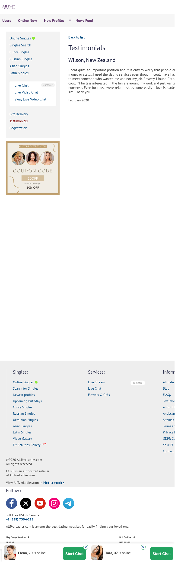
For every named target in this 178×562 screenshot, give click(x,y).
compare (48, 85)
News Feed (84, 20)
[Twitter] (25, 503)
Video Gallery (22, 438)
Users (6, 20)
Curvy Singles (19, 52)
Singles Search (20, 45)
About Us (169, 407)
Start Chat (74, 535)
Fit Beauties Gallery (27, 445)
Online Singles (20, 38)
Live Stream (96, 382)
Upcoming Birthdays (27, 401)
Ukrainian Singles (25, 420)
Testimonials (19, 121)
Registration (18, 128)
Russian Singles (21, 59)
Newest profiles (24, 395)
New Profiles (54, 20)
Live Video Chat (26, 92)
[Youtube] (40, 503)
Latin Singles (19, 73)
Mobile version (53, 483)
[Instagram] (54, 503)
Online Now (27, 20)
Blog (166, 388)
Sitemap (168, 420)
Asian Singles (19, 66)
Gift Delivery (19, 114)
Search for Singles (25, 388)
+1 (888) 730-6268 (19, 519)
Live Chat (22, 85)
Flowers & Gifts (99, 395)
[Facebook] (11, 503)
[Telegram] (68, 503)
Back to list (76, 37)
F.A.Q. (167, 395)
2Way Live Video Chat (30, 99)
